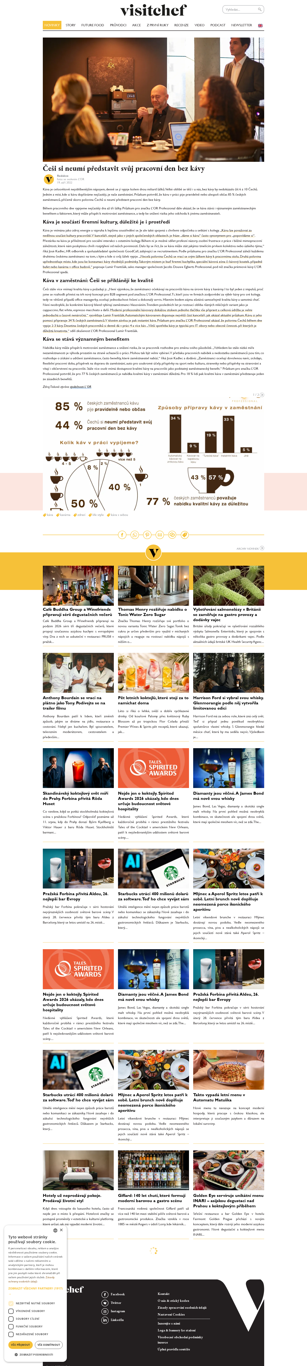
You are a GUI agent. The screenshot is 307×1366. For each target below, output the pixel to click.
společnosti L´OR (80, 387)
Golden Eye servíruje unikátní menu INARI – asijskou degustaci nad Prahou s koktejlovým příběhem (228, 1200)
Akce (136, 25)
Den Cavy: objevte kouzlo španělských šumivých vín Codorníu (153, 1319)
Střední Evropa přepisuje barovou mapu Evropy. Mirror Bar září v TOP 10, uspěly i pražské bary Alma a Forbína (228, 1324)
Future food (92, 25)
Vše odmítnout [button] (49, 1345)
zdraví (81, 515)
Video (199, 25)
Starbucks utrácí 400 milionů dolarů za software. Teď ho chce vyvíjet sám (153, 896)
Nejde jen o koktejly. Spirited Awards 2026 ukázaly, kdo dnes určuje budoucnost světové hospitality (148, 801)
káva (49, 515)
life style (98, 515)
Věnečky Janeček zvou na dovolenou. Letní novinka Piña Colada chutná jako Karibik (147, 1261)
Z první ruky (158, 25)
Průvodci (118, 25)
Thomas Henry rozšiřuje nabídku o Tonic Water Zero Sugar (152, 612)
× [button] (61, 1230)
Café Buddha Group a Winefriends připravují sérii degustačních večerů (77, 612)
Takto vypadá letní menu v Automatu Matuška (219, 1097)
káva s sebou (119, 515)
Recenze (181, 25)
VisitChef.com (153, 10)
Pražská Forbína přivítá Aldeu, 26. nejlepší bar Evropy (75, 896)
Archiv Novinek (248, 548)
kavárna (64, 515)
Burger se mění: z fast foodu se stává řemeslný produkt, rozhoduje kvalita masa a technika (77, 1322)
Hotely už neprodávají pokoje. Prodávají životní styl (72, 1198)
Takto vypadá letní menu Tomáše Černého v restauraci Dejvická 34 (225, 1259)
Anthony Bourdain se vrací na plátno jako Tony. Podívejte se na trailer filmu (74, 703)
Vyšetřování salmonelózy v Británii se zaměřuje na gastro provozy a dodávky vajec (227, 614)
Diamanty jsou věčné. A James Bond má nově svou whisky (228, 796)
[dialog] (35, 1293)
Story (71, 25)
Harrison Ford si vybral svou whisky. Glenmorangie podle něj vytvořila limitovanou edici (228, 703)
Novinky (52, 25)
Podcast (218, 25)
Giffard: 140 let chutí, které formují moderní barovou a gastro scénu (151, 1198)
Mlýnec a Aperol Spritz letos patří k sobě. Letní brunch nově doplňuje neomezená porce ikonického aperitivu (228, 901)
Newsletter (241, 25)
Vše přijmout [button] (20, 1345)
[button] (35, 1291)
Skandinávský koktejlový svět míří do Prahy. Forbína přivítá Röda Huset (75, 798)
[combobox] (55, 1230)
